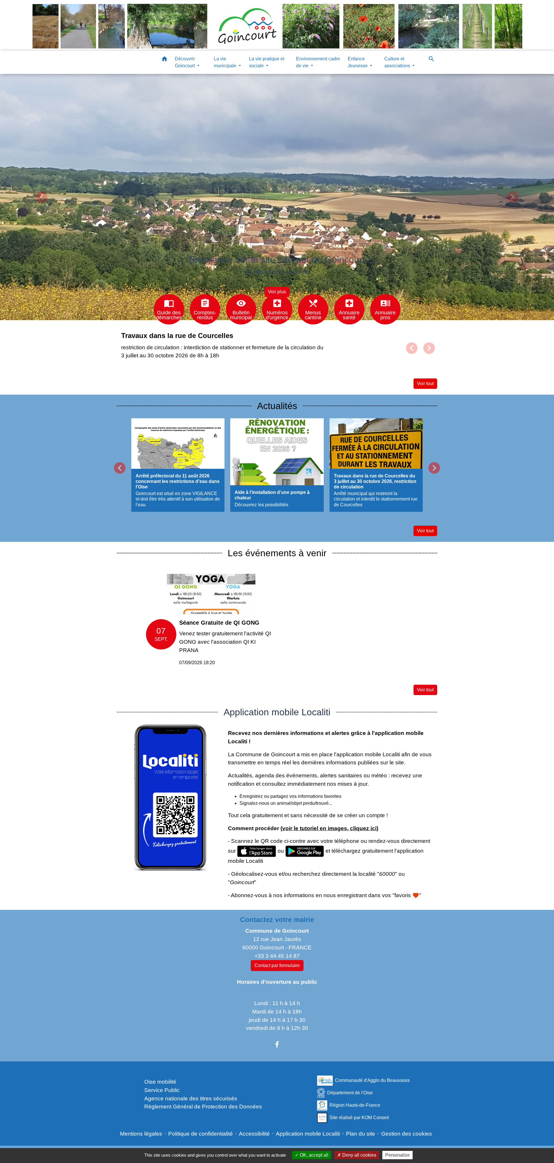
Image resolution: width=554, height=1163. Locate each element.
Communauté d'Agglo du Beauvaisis (372, 1080)
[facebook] (277, 1045)
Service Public (162, 1090)
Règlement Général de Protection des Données (203, 1107)
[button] (164, 60)
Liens (203, 1068)
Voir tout (425, 383)
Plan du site (360, 1134)
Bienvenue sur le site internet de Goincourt (277, 259)
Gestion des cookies (406, 1134)
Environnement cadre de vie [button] (318, 62)
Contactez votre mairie (277, 919)
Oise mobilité (160, 1082)
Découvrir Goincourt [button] (185, 62)
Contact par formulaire (277, 965)
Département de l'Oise (350, 1092)
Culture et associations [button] (397, 62)
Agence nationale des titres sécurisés (190, 1098)
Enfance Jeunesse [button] (358, 62)
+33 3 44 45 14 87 (277, 956)
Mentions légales (141, 1134)
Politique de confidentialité (200, 1134)
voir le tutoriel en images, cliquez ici (329, 828)
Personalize (397, 1155)
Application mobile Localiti (308, 1134)
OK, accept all (313, 1155)
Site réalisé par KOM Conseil (359, 1117)
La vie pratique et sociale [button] (266, 62)
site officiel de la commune (277, 272)
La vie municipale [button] (225, 62)
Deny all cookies (358, 1155)
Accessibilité (254, 1134)
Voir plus (277, 291)
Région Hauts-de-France (355, 1105)
